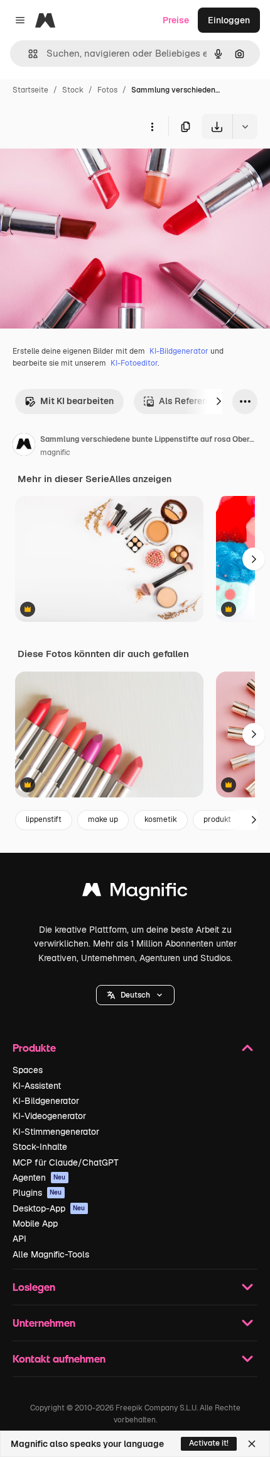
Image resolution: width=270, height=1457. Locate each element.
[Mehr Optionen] (152, 126)
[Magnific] (135, 893)
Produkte (34, 1047)
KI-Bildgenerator (178, 351)
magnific (55, 452)
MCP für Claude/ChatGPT (66, 1162)
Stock (73, 90)
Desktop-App (49, 1208)
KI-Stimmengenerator (56, 1131)
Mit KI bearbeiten (77, 401)
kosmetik (160, 819)
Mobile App (35, 1223)
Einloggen (229, 20)
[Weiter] (218, 401)
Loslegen (34, 1286)
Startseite (30, 90)
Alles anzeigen (140, 479)
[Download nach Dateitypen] (244, 126)
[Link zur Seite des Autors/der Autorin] (24, 446)
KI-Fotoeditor (134, 363)
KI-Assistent (37, 1085)
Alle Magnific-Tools (51, 1254)
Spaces (28, 1070)
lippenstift (44, 819)
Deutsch (135, 995)
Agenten (39, 1177)
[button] (135, 995)
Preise (176, 20)
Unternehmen (44, 1322)
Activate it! (209, 1443)
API (19, 1238)
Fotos (107, 90)
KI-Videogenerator (49, 1116)
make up (103, 819)
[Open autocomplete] (28, 54)
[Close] (251, 1443)
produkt (217, 819)
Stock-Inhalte (40, 1146)
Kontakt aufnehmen (59, 1358)
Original (80, 168)
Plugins (37, 1192)
